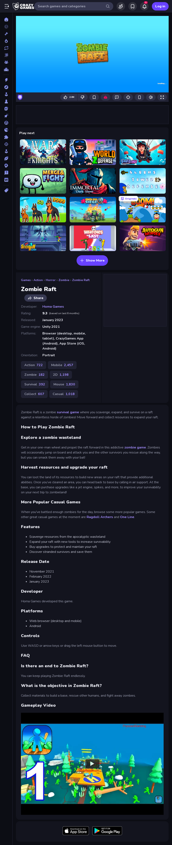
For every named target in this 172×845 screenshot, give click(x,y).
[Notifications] (144, 6)
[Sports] (6, 158)
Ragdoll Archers (100, 517)
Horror (51, 280)
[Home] (6, 19)
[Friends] (121, 6)
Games (26, 280)
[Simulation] (6, 151)
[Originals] (6, 55)
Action (38, 280)
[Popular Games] (6, 40)
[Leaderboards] (6, 69)
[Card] (6, 108)
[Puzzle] (6, 137)
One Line (127, 517)
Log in (160, 6)
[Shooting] (6, 144)
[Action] (6, 80)
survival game (68, 412)
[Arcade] (6, 94)
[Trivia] (6, 172)
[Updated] (6, 48)
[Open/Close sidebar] (7, 6)
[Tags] (6, 190)
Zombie (64, 280)
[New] (6, 33)
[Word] (6, 179)
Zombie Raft (81, 280)
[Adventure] (6, 87)
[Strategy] (6, 165)
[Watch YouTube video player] (92, 764)
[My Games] (132, 6)
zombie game (135, 447)
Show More (95, 260)
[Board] (6, 101)
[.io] (6, 129)
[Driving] (6, 122)
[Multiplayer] (6, 62)
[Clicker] (6, 115)
